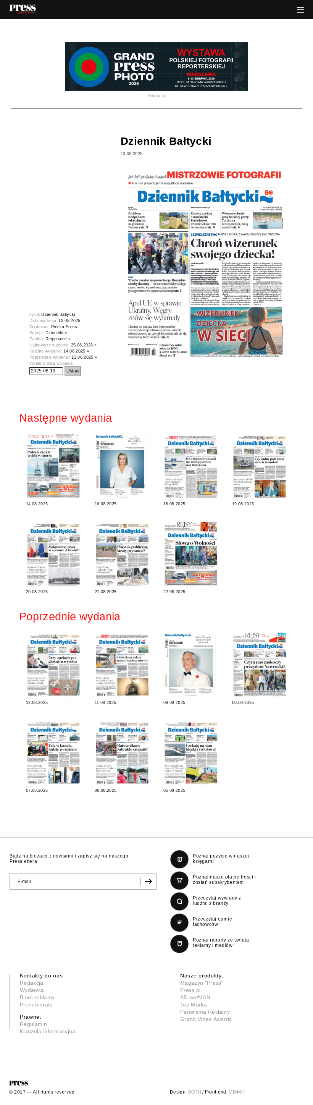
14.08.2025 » (76, 351)
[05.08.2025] (190, 751)
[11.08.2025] (122, 664)
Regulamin (33, 1024)
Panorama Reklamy (205, 1012)
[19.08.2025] (259, 465)
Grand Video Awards (206, 1019)
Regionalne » (58, 339)
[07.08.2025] (53, 751)
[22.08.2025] (190, 553)
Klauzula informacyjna (48, 1031)
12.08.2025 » (84, 357)
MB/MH (237, 1092)
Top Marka (193, 1004)
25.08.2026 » (84, 345)
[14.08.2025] (53, 465)
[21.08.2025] (122, 553)
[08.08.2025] (259, 664)
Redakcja (32, 983)
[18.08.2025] (190, 465)
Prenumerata (36, 1004)
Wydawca (32, 990)
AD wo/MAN (195, 997)
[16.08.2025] (122, 465)
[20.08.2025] (53, 553)
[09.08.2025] (190, 664)
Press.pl (190, 990)
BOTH (194, 1092)
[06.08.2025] (122, 751)
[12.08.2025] (53, 664)
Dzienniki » (56, 332)
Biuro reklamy (37, 997)
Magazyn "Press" (201, 983)
